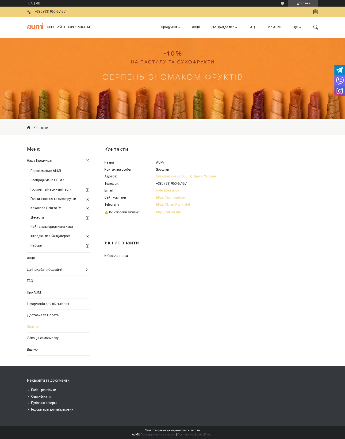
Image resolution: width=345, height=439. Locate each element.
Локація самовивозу (43, 338)
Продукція (169, 27)
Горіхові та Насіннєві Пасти (51, 189)
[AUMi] (35, 27)
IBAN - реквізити (43, 390)
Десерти (37, 217)
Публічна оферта (44, 403)
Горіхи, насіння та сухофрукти (53, 199)
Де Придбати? (222, 27)
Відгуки (32, 349)
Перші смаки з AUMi (46, 171)
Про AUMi (274, 27)
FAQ (252, 27)
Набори (36, 245)
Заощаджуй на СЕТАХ (48, 180)
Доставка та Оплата (43, 315)
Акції (196, 27)
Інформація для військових (48, 304)
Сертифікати (41, 396)
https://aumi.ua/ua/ (170, 197)
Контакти (34, 327)
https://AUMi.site (168, 212)
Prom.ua (195, 430)
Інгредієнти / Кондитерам (50, 236)
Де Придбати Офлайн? (44, 269)
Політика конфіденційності (195, 434)
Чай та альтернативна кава (52, 226)
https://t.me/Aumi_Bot (173, 204)
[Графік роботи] (315, 12)
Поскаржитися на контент (158, 434)
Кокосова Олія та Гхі (46, 208)
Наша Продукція (39, 160)
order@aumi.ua (167, 190)
